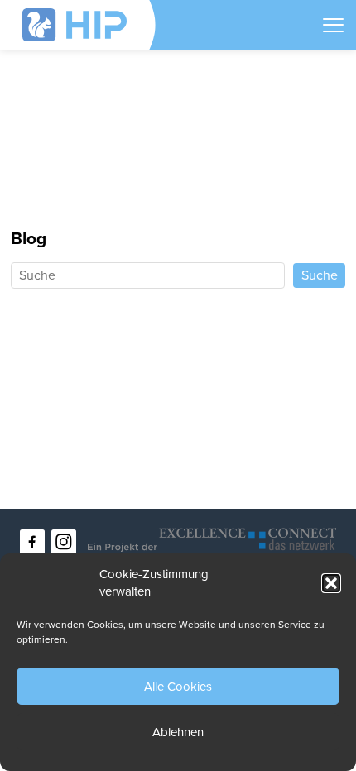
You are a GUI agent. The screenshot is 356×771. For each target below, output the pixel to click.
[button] (331, 583)
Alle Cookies (178, 686)
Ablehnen (178, 732)
